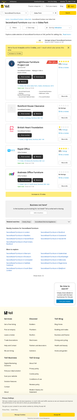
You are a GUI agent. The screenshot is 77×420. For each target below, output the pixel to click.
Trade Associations (11, 340)
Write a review (64, 67)
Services (8, 319)
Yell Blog (59, 319)
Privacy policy (34, 369)
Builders (32, 324)
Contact (7, 387)
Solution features (10, 381)
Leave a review (9, 335)
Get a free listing (52, 1)
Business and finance (62, 335)
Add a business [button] (38, 213)
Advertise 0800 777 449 (67, 1)
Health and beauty (61, 345)
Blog (61, 6)
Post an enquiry (9, 330)
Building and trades (61, 330)
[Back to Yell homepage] (5, 6)
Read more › (67, 34)
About (6, 392)
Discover (33, 319)
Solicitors (32, 351)
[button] (26, 13)
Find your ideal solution (12, 371)
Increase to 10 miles (15, 53)
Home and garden (61, 351)
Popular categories (34, 6)
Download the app (39, 1)
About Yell (33, 363)
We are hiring (9, 351)
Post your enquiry (51, 6)
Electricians (33, 340)
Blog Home (58, 324)
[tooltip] (56, 13)
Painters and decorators (37, 345)
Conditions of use (35, 379)
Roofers (32, 335)
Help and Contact (10, 345)
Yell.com (4, 1)
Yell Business (13, 1)
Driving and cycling (61, 340)
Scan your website (10, 376)
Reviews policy (34, 384)
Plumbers (32, 330)
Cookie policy (34, 374)
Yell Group (34, 357)
